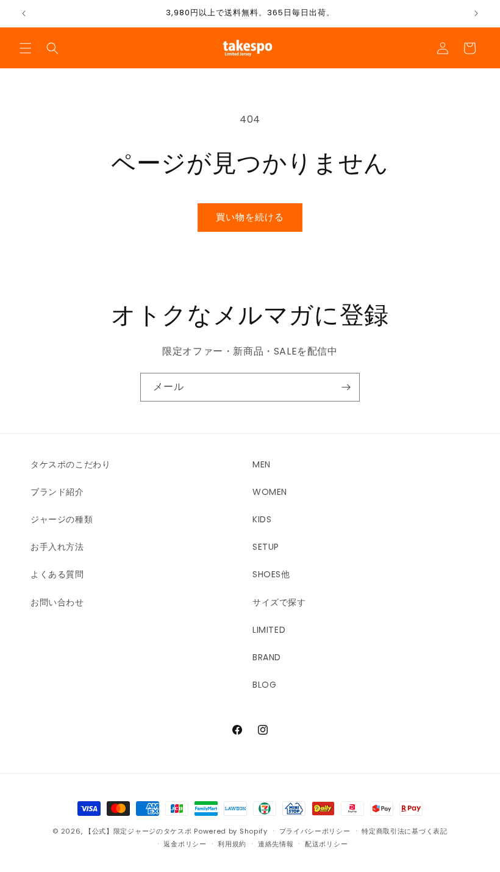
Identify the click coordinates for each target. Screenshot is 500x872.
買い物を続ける (250, 217)
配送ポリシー (326, 844)
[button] (25, 48)
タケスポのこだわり (70, 464)
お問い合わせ (57, 602)
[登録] (345, 387)
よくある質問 (57, 574)
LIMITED (268, 630)
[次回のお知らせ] (476, 13)
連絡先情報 (276, 844)
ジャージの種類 (61, 519)
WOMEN (269, 492)
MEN (261, 464)
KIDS (261, 519)
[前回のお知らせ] (23, 13)
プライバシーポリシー (315, 831)
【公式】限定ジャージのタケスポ (138, 831)
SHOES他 (271, 574)
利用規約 (232, 844)
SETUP (265, 547)
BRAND (266, 657)
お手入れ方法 (57, 547)
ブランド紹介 (57, 492)
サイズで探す (279, 602)
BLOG (264, 685)
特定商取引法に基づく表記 (404, 831)
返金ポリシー (184, 844)
